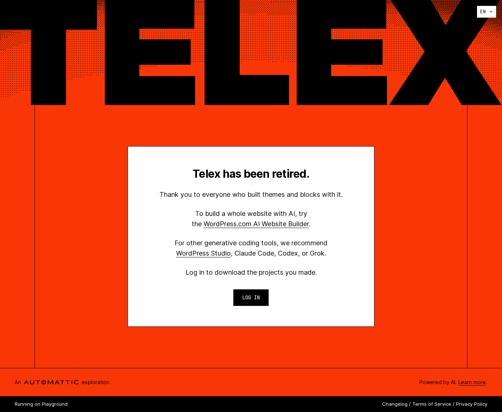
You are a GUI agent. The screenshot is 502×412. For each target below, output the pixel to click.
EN (483, 11)
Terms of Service (431, 404)
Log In (251, 297)
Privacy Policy (471, 404)
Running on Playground (41, 404)
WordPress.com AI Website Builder (256, 224)
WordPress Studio (203, 253)
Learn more (472, 382)
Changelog (395, 404)
